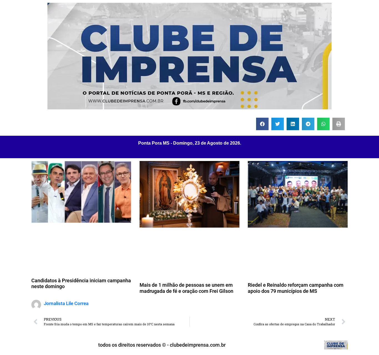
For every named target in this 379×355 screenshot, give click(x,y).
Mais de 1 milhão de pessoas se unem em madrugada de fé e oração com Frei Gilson (186, 288)
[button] (262, 124)
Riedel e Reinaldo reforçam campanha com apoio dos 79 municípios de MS (295, 288)
